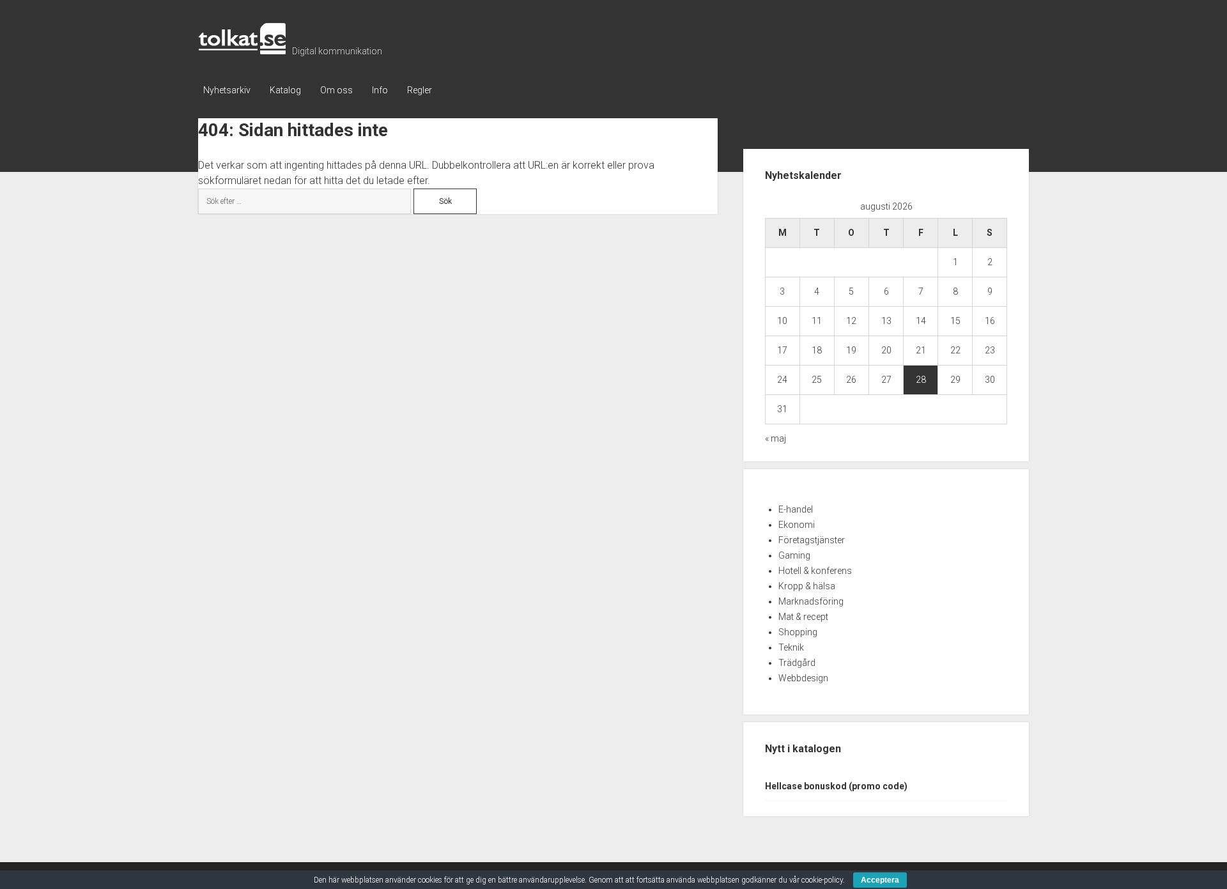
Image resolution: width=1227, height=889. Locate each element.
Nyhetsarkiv (227, 90)
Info (380, 90)
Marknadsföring (811, 601)
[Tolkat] (242, 50)
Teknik (791, 647)
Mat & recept (803, 617)
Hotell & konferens (815, 571)
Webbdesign (803, 678)
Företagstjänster (811, 540)
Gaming (794, 555)
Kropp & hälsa (806, 586)
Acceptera (880, 880)
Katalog (285, 90)
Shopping (797, 632)
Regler (419, 90)
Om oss (336, 90)
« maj (775, 438)
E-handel (795, 509)
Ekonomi (796, 525)
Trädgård (796, 663)
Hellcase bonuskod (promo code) (836, 786)
